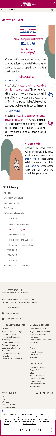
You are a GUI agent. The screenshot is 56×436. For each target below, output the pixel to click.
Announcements (11, 203)
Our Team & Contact (13, 198)
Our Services (10, 208)
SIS (3, 399)
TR (2, 10)
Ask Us (21, 359)
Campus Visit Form (10, 359)
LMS (4, 397)
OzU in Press (35, 355)
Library (33, 373)
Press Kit (34, 357)
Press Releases (36, 352)
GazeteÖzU (35, 370)
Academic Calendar (38, 367)
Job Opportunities (37, 384)
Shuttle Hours (36, 386)
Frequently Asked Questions (17, 265)
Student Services (37, 376)
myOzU (12, 10)
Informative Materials (14, 213)
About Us (8, 193)
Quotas (5, 329)
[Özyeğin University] (28, 4)
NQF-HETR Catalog (10, 405)
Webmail (5, 402)
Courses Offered (9, 407)
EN (6, 10)
